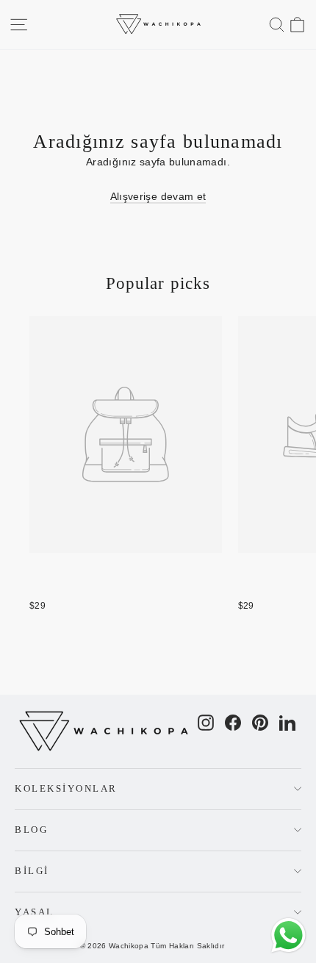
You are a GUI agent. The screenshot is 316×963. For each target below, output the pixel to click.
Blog (31, 830)
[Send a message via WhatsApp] (288, 935)
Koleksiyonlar (66, 789)
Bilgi (32, 871)
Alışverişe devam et (158, 196)
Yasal (34, 912)
